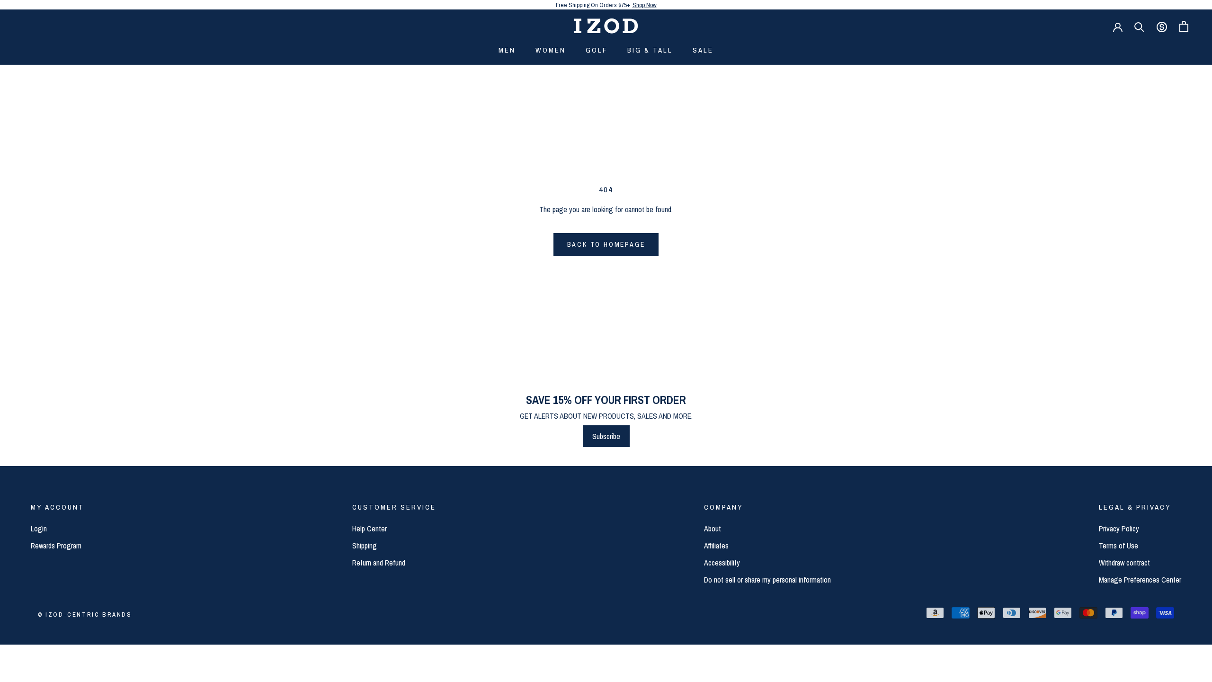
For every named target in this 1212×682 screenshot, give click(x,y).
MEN (507, 50)
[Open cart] (1183, 26)
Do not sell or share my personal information (767, 579)
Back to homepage (606, 244)
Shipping (364, 545)
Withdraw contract (1124, 562)
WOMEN (550, 50)
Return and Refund (378, 562)
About (712, 528)
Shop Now (645, 5)
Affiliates (716, 545)
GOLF (596, 50)
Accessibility (722, 562)
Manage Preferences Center (1140, 579)
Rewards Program (56, 545)
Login (39, 528)
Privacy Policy (1119, 528)
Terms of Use (1118, 545)
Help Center (369, 528)
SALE (703, 50)
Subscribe (606, 436)
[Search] (1139, 26)
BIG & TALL (650, 50)
